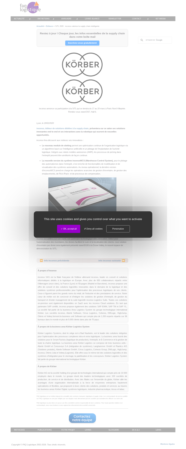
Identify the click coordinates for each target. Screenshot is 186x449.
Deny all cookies (94, 229)
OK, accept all (70, 229)
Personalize (118, 229)
